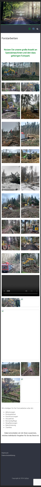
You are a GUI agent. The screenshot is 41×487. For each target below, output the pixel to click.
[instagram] (33, 29)
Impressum (5, 453)
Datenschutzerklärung (8, 455)
